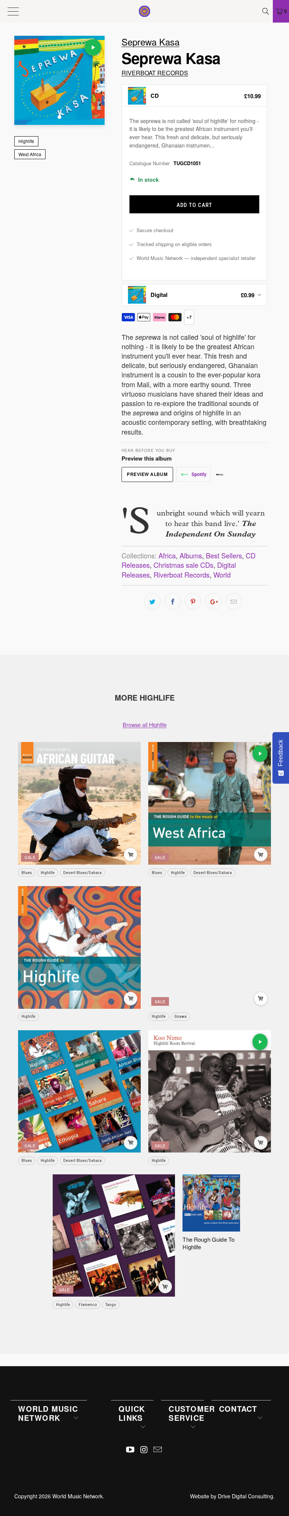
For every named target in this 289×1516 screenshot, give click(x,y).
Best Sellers (224, 555)
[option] (194, 95)
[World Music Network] (144, 11)
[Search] (266, 11)
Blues (26, 872)
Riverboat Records (155, 72)
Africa (167, 555)
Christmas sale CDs (183, 565)
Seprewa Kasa (150, 41)
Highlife (26, 141)
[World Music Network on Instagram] (144, 1450)
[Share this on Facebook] (172, 601)
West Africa (29, 154)
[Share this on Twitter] (152, 601)
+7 (189, 317)
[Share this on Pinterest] (193, 601)
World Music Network (77, 1496)
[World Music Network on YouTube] (130, 1450)
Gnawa (180, 1016)
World (222, 574)
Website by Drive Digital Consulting (231, 1496)
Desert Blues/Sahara (82, 872)
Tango (110, 1304)
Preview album (147, 474)
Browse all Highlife (145, 724)
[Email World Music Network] (158, 1450)
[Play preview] (93, 47)
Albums (190, 555)
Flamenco (88, 1304)
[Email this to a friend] (233, 601)
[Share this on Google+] (213, 601)
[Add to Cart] (130, 854)
